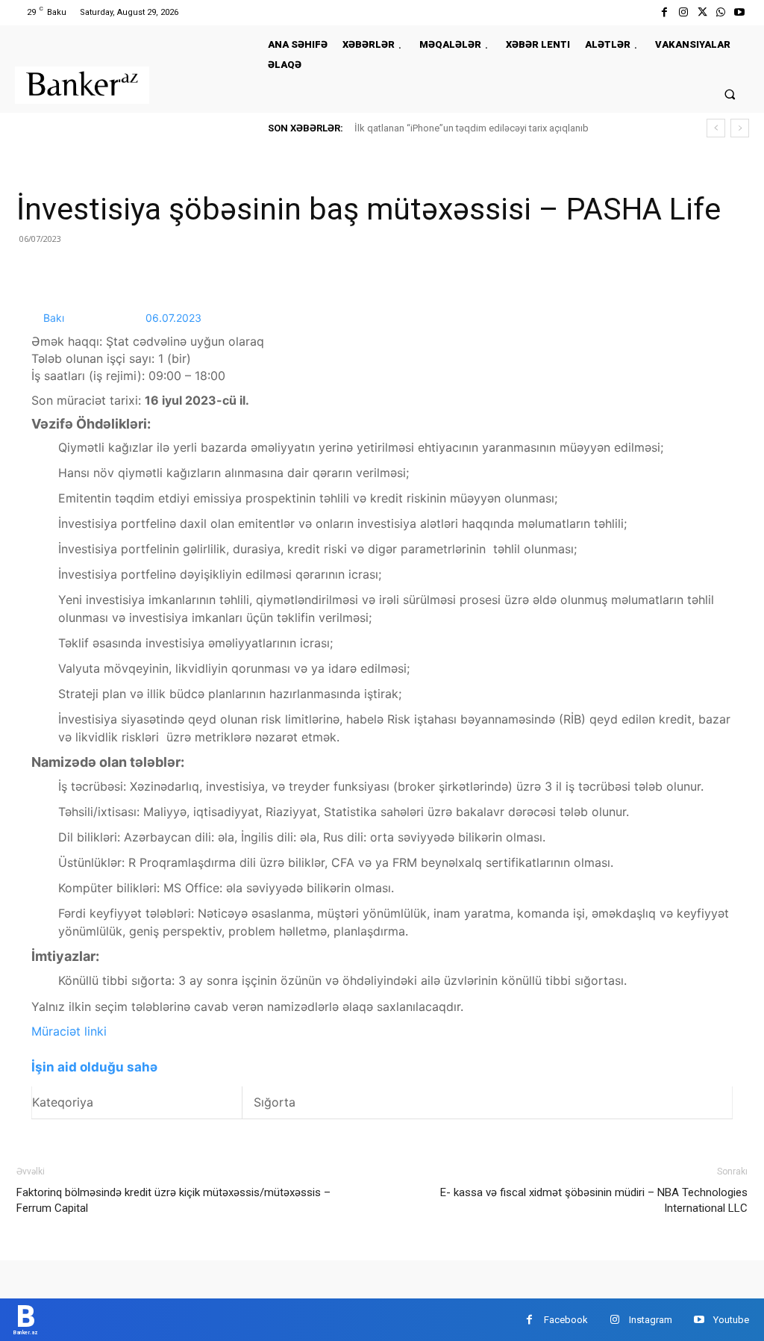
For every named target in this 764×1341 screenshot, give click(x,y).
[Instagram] (683, 12)
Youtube (731, 1319)
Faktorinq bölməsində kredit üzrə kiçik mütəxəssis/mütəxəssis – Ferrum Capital (173, 1200)
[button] (730, 94)
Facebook (566, 1319)
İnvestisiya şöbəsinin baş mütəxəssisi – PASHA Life (368, 209)
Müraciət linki (69, 1031)
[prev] (716, 128)
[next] (739, 128)
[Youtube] (739, 12)
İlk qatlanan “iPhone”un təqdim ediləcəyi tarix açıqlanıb (471, 128)
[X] (701, 12)
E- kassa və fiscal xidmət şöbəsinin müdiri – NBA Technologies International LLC (594, 1200)
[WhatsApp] (721, 12)
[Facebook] (664, 12)
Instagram (650, 1319)
